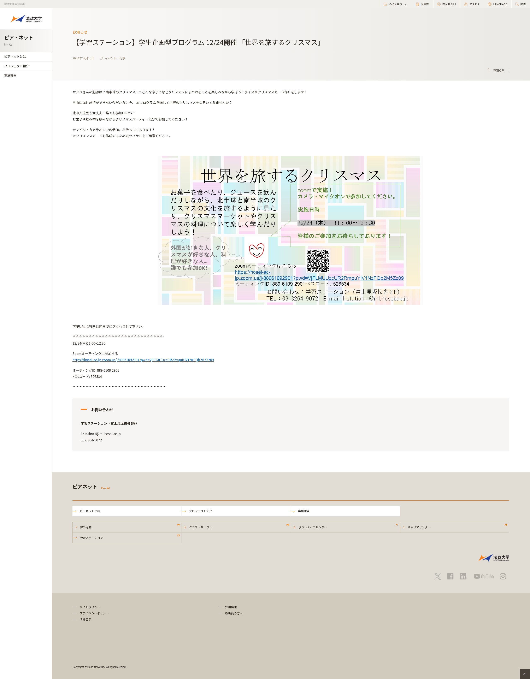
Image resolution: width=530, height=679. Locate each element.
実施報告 (10, 75)
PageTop (525, 674)
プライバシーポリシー (94, 613)
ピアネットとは (15, 56)
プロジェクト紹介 (16, 66)
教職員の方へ (234, 613)
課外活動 (86, 527)
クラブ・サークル (200, 527)
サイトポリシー (90, 607)
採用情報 (231, 607)
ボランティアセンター (312, 527)
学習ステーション (91, 538)
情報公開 (85, 619)
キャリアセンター (419, 527)
